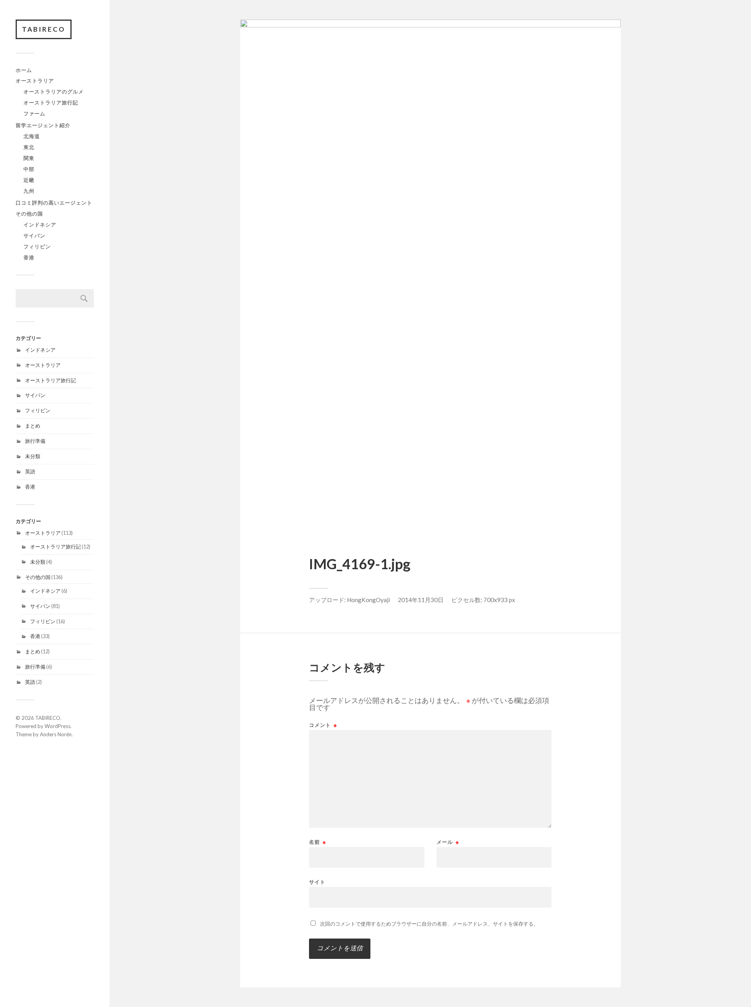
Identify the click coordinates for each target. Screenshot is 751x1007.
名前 (317, 842)
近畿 (28, 180)
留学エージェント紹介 (43, 125)
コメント (323, 725)
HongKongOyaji (368, 599)
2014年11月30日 (421, 599)
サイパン (34, 235)
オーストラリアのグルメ (53, 91)
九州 (28, 191)
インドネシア (39, 224)
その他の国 (29, 213)
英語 (30, 471)
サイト (317, 882)
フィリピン (37, 246)
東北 (28, 147)
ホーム (24, 70)
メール (448, 842)
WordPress (57, 726)
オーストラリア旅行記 (50, 102)
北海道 (31, 136)
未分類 (32, 456)
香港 (28, 257)
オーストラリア (35, 80)
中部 (28, 169)
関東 (28, 158)
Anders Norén (56, 734)
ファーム (34, 113)
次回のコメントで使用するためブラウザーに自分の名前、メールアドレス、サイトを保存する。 (429, 924)
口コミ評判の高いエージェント (54, 203)
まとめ (32, 426)
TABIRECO (43, 29)
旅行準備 (35, 441)
